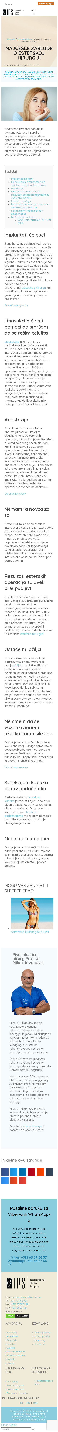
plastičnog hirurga (33, 288)
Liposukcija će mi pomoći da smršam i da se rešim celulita (28, 183)
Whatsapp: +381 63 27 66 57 (27, 1262)
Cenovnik (11, 1340)
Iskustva (10, 1344)
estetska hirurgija (31, 634)
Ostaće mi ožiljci (21, 201)
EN (28, 1403)
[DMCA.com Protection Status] (17, 1317)
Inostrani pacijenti (15, 1355)
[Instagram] (24, 4)
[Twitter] (28, 4)
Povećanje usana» (16, 767)
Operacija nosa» (15, 493)
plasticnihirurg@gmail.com (27, 1297)
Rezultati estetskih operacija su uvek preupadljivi (30, 196)
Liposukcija (12, 342)
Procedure (11, 1336)
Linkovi (9, 1363)
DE (22, 1403)
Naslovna (11, 39)
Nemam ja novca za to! (25, 191)
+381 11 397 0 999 (18, 1300)
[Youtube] (33, 4)
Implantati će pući (22, 178)
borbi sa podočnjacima (21, 814)
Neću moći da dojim (23, 217)
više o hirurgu (32, 1126)
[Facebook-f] (19, 4)
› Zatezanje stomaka (16, 1393)
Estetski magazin (24, 39)
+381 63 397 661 (19, 1307)
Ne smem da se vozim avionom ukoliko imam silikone (30, 206)
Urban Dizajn (37, 1419)
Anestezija (17, 188)
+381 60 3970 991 (20, 1304)
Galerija (10, 1347)
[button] (46, 3)
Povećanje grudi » (16, 305)
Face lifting (39, 1340)
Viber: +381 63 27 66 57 (29, 1257)
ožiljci (17, 665)
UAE (35, 1403)
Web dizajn (32, 1416)
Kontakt (10, 1359)
